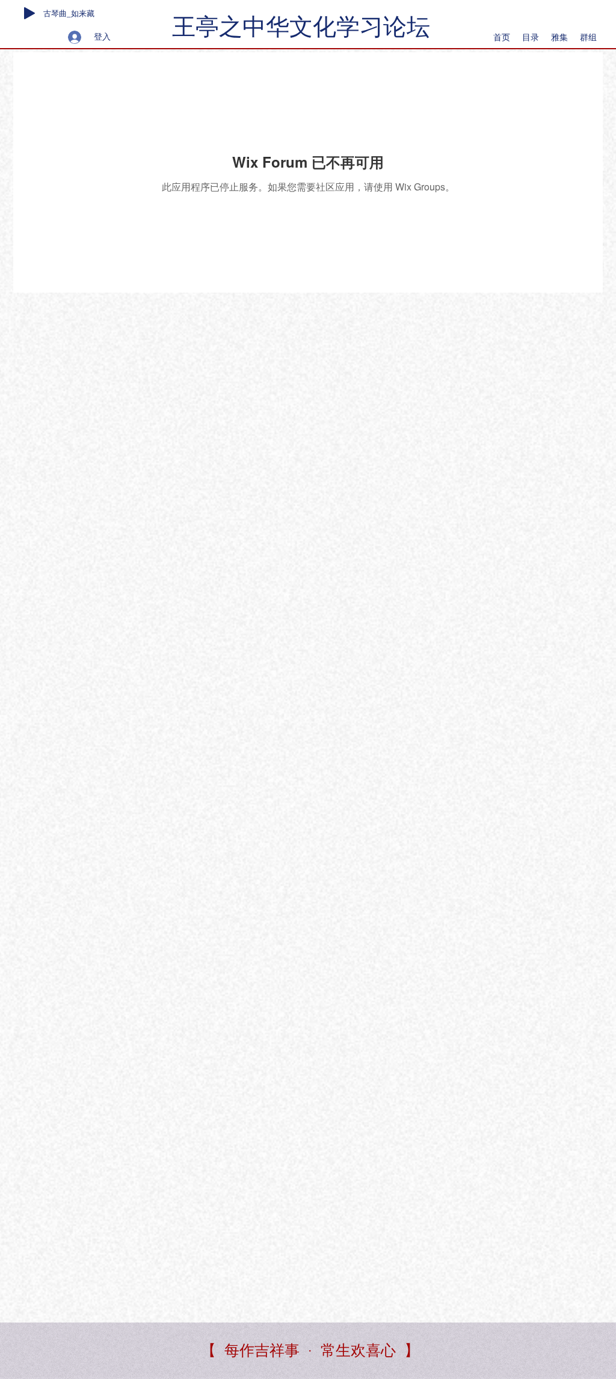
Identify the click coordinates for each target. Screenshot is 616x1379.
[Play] (29, 13)
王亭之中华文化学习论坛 (301, 27)
